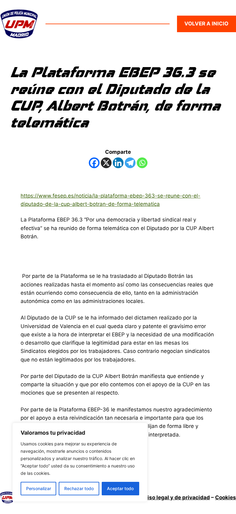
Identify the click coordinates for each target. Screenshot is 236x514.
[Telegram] (130, 162)
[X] (106, 162)
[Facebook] (94, 162)
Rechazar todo (79, 488)
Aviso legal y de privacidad (175, 497)
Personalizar (38, 488)
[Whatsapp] (142, 162)
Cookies (225, 497)
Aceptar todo (120, 488)
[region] (80, 462)
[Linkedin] (118, 162)
